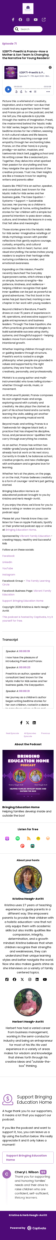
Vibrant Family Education (35, 536)
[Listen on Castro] (32, 846)
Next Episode (12, 733)
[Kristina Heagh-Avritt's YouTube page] (47, 979)
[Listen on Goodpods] (38, 838)
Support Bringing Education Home (22, 601)
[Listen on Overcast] (48, 838)
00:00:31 (24, 691)
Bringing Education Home (21, 530)
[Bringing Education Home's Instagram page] (26, 19)
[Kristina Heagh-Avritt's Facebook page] (8, 979)
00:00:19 (24, 651)
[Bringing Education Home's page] (41, 19)
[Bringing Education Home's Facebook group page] (18, 19)
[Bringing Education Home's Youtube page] (34, 19)
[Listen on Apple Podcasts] (7, 838)
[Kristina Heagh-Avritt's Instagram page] (31, 979)
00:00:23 (24, 667)
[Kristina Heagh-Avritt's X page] (24, 979)
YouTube (7, 568)
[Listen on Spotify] (18, 838)
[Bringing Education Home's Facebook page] (13, 19)
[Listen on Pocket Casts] (22, 846)
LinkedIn (7, 562)
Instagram (8, 574)
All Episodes (30, 733)
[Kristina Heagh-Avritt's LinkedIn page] (39, 979)
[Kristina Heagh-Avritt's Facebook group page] (16, 979)
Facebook (8, 556)
